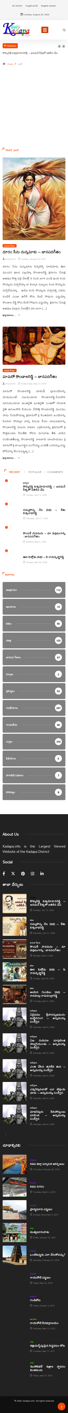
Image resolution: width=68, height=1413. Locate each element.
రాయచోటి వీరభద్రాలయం (44, 1323)
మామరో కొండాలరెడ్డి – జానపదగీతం (30, 376)
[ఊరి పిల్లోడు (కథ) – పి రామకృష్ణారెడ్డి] (15, 971)
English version (48, 5)
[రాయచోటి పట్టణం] (15, 1278)
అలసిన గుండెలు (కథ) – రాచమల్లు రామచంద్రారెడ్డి (47, 993)
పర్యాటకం (33, 1160)
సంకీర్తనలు (33, 1010)
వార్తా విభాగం (10, 259)
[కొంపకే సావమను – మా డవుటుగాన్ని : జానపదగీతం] (15, 949)
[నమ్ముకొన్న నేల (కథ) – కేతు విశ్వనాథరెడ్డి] (15, 926)
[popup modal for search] (64, 29)
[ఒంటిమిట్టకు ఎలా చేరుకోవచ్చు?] (15, 1255)
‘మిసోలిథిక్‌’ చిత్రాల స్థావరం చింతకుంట (47, 1368)
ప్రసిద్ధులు (26, 483)
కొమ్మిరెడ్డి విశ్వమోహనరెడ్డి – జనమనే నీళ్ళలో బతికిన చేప (30, 53)
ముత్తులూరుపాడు (39, 1232)
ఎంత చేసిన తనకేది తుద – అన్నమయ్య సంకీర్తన (47, 1068)
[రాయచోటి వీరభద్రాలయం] (15, 1323)
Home (10, 64)
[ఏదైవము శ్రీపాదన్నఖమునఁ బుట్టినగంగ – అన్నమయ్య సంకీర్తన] (15, 1017)
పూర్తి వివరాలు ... (9, 315)
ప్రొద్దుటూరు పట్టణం (41, 1209)
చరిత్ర (31, 1228)
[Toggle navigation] (44, 30)
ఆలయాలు (33, 1319)
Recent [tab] (14, 472)
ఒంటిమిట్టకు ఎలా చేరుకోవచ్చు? (47, 1254)
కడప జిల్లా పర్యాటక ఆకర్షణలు (47, 1164)
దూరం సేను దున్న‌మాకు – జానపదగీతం (32, 252)
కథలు (25, 506)
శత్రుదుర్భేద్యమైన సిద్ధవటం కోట (47, 1345)
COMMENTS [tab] (55, 472)
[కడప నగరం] (15, 1187)
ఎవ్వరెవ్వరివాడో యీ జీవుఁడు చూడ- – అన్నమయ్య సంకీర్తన (47, 1090)
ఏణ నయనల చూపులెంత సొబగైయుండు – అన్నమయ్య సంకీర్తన (47, 1043)
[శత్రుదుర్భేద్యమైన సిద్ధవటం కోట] (15, 1346)
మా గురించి (17, 5)
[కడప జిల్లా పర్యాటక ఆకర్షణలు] (15, 1164)
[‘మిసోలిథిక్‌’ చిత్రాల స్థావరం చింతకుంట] (15, 1368)
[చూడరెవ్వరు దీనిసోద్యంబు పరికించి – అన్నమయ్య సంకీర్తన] (15, 1114)
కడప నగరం (37, 1186)
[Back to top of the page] (61, 1407)
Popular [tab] (34, 472)
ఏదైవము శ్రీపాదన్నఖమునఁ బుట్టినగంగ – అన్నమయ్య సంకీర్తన (47, 1018)
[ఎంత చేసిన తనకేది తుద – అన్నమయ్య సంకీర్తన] (15, 1068)
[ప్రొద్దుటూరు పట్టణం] (15, 1209)
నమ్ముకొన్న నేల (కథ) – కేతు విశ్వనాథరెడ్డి (44, 511)
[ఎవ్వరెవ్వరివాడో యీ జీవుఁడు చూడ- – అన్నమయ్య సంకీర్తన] (15, 1091)
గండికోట (35, 1300)
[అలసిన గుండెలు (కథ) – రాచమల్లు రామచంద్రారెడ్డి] (15, 994)
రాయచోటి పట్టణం (40, 1277)
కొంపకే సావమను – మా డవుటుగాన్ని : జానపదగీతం (44, 534)
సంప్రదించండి (32, 5)
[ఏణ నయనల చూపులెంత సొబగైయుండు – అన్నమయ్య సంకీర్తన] (15, 1042)
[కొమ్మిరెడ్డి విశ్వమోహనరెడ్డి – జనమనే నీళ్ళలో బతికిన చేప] (15, 903)
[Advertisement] (34, 108)
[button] (59, 46)
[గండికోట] (15, 1300)
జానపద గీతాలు (9, 245)
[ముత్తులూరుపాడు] (15, 1232)
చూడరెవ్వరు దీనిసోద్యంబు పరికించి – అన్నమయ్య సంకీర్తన (47, 1115)
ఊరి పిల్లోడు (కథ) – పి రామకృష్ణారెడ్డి (43, 557)
